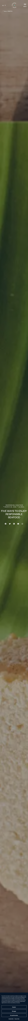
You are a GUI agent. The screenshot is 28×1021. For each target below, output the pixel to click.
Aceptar (14, 1007)
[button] (7, 11)
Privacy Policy (16, 1018)
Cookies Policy (11, 1018)
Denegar (14, 1011)
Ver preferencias (14, 1015)
